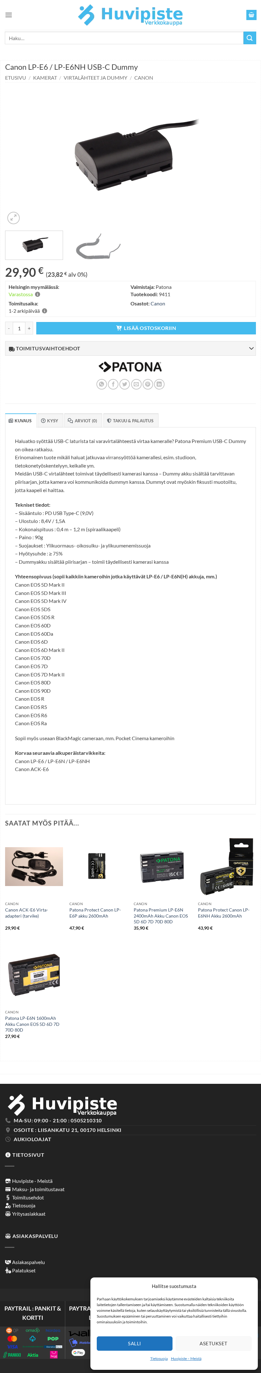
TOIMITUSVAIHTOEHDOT (48, 348)
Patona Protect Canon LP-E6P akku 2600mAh (95, 913)
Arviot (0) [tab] (86, 420)
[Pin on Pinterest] (148, 384)
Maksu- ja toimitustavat (38, 1189)
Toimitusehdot (27, 1197)
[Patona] (130, 371)
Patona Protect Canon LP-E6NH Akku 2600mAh (224, 913)
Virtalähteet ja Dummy (95, 78)
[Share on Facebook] (113, 384)
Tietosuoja (159, 1358)
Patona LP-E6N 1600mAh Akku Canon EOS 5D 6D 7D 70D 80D (32, 1024)
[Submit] (249, 38)
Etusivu (15, 78)
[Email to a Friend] (136, 384)
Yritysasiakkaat (28, 1214)
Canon (143, 78)
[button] (8, 15)
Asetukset (213, 1343)
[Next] (243, 154)
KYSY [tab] (52, 420)
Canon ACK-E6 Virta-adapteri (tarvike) (26, 913)
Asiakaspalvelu (28, 1262)
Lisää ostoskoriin (150, 328)
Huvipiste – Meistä (186, 1358)
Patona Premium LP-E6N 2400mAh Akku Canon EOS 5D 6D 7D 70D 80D (161, 915)
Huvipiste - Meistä (32, 1181)
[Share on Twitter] (124, 384)
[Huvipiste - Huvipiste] (130, 14)
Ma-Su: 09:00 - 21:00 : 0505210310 (58, 1120)
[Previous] (18, 154)
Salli (134, 1343)
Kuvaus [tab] (23, 420)
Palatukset (23, 1270)
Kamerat (45, 78)
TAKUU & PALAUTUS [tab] (133, 420)
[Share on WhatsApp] (101, 384)
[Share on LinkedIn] (159, 384)
